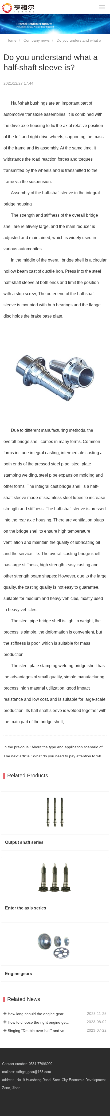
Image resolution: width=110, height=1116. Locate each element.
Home (11, 40)
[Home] (34, 8)
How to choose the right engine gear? (39, 1022)
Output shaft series (24, 842)
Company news (36, 40)
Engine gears (18, 973)
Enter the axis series (25, 908)
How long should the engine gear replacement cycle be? (39, 1014)
